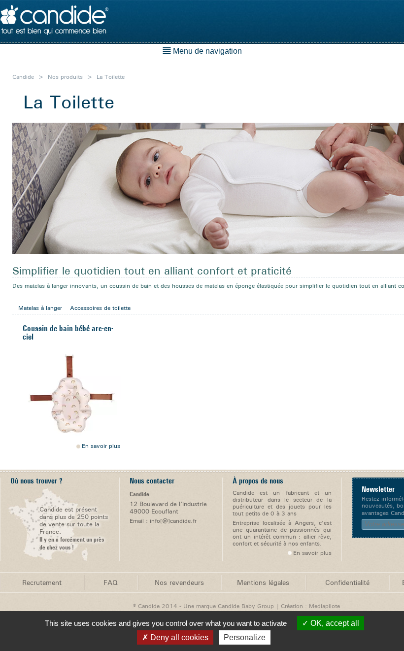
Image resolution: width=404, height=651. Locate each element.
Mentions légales (263, 582)
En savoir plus (101, 446)
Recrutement (42, 582)
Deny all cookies (178, 637)
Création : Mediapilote (310, 606)
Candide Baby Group (246, 606)
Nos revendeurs (179, 582)
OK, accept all (333, 623)
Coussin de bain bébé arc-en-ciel (68, 332)
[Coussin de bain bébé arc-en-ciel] (71, 393)
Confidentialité (347, 582)
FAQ (110, 582)
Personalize (245, 637)
